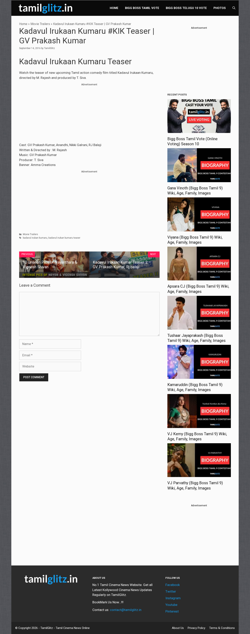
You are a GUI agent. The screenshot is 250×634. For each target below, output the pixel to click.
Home (114, 8)
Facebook (172, 585)
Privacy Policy (196, 628)
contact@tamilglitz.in (125, 610)
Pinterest (172, 611)
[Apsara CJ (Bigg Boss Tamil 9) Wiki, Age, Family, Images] (199, 278)
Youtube (171, 605)
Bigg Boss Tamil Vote (142, 8)
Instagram (173, 598)
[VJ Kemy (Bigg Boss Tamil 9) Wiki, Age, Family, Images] (199, 425)
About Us (178, 628)
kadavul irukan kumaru (35, 237)
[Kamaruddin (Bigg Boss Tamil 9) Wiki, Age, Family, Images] (199, 376)
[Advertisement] (89, 113)
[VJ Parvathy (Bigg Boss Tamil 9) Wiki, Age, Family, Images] (199, 474)
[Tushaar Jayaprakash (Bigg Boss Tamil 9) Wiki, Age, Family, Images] (199, 327)
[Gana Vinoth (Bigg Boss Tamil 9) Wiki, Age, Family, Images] (199, 179)
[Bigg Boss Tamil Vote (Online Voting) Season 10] (199, 130)
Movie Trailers (40, 24)
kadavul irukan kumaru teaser (64, 237)
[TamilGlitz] (46, 8)
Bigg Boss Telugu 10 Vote (186, 8)
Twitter (170, 591)
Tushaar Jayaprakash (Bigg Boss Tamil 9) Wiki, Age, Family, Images (196, 338)
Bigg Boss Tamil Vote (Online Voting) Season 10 (192, 141)
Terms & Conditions (222, 628)
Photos (219, 8)
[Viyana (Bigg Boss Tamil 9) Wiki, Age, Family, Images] (199, 229)
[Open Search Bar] (234, 8)
